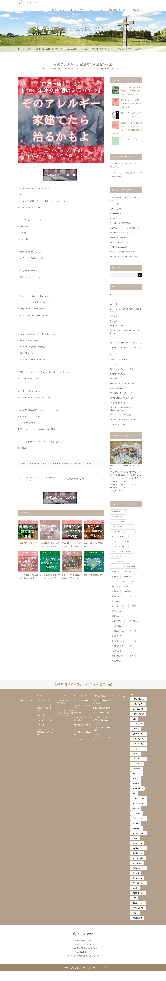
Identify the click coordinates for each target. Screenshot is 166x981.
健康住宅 (128, 571)
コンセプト (41, 10)
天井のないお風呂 (77, 10)
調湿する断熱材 (117, 656)
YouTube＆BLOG (80, 696)
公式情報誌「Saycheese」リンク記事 (123, 228)
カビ (130, 526)
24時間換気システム (119, 512)
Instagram (84, 68)
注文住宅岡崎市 (132, 621)
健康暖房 (115, 576)
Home (112, 294)
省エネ (135, 641)
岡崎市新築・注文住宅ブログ (115, 68)
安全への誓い (114, 321)
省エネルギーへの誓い (117, 326)
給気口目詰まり (117, 646)
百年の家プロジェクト (120, 641)
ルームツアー (116, 566)
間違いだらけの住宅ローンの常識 (121, 256)
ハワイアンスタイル (119, 546)
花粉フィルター (117, 651)
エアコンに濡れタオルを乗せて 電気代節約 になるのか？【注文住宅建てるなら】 (131, 90)
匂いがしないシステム (128, 581)
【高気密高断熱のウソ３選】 (76, 479)
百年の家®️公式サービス (117, 10)
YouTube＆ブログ (96, 10)
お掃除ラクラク (117, 517)
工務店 (134, 606)
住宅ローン (116, 571)
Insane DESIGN (115, 338)
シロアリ (130, 531)
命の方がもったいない (120, 586)
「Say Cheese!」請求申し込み (120, 415)
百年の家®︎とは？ (139, 10)
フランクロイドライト (120, 561)
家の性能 (133, 596)
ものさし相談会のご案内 (101, 708)
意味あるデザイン (58, 10)
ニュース (113, 355)
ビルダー (115, 556)
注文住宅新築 (116, 626)
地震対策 (115, 591)
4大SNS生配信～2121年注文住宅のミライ (65, 68)
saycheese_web (115, 209)
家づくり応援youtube (96, 68)
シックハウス (116, 531)
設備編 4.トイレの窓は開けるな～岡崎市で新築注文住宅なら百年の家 (131, 103)
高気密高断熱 (116, 661)
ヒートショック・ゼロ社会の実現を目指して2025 (125, 310)
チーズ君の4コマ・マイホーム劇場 (122, 383)
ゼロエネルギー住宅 (119, 536)
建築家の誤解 (116, 621)
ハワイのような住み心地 (120, 541)
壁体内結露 (128, 591)
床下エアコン (116, 611)
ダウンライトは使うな (129, 139)
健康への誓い (114, 316)
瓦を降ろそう (116, 636)
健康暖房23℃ (128, 576)
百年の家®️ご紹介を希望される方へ (122, 398)
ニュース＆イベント (117, 299)
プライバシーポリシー (117, 424)
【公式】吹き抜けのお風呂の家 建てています (126, 343)
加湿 (113, 581)
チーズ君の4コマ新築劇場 (119, 223)
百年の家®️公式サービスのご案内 (122, 393)
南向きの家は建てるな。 (118, 403)
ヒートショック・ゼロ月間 (121, 551)
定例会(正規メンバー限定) (119, 237)
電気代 (130, 656)
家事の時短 (116, 601)
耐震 (130, 646)
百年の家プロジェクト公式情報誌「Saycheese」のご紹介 (121, 409)
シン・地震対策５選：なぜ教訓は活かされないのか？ (40, 479)
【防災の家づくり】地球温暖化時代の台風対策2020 (125, 332)
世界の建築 (131, 566)
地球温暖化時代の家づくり (119, 232)
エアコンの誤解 (117, 526)
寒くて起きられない (119, 606)
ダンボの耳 (113, 218)
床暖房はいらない (118, 616)
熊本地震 (133, 631)
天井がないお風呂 (118, 596)
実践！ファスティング (117, 242)
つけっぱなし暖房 (118, 521)
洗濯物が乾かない (118, 631)
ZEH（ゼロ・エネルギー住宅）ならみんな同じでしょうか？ (125, 349)
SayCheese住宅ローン (118, 213)
